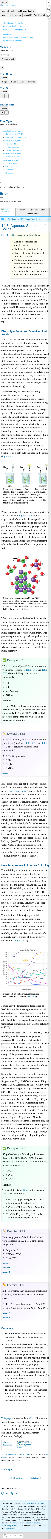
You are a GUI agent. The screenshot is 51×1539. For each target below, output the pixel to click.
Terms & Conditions (32, 1523)
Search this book (6, 50)
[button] (9, 170)
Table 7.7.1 (31, 669)
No (16, 1493)
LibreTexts (31, 996)
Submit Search (8, 59)
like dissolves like (18, 791)
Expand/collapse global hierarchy (4, 219)
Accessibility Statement (10, 1525)
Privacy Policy (18, 1523)
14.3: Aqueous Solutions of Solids (15, 1454)
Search (5, 1536)
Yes (6, 1493)
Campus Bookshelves (32, 219)
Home (13, 219)
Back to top (5, 1470)
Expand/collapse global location (48, 218)
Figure (8, 456)
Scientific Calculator (13, 150)
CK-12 (32, 1418)
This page (6, 1418)
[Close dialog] (1, 197)
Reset (4, 78)
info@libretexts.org (10, 1528)
